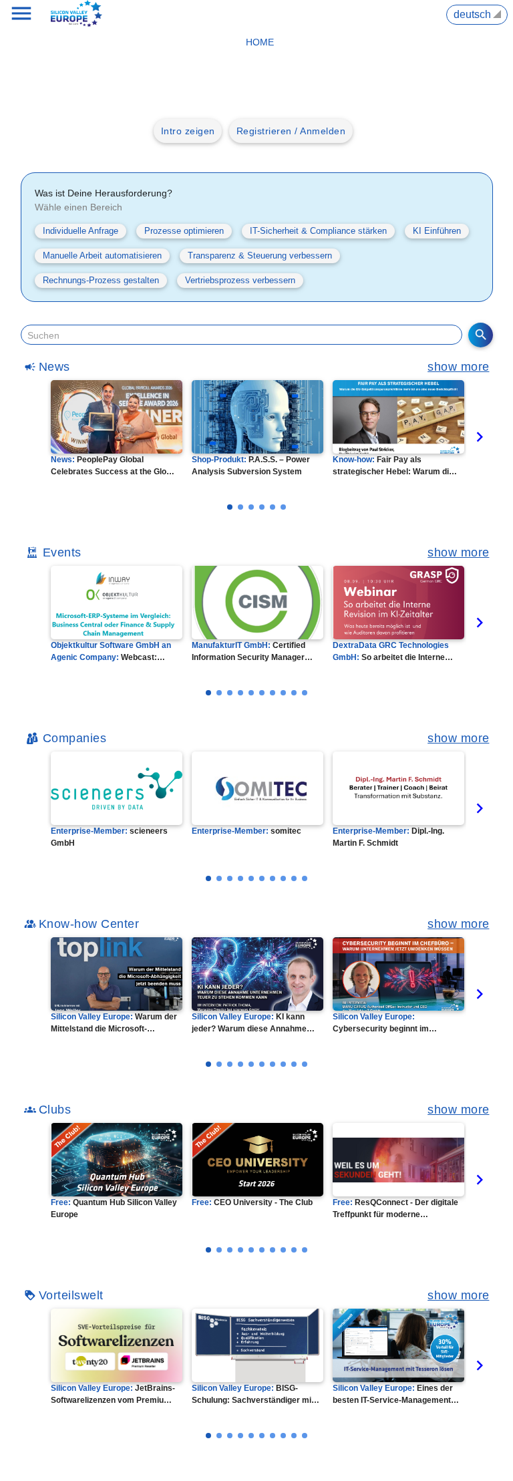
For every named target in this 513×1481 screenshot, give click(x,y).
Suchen (43, 335)
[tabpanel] (117, 428)
